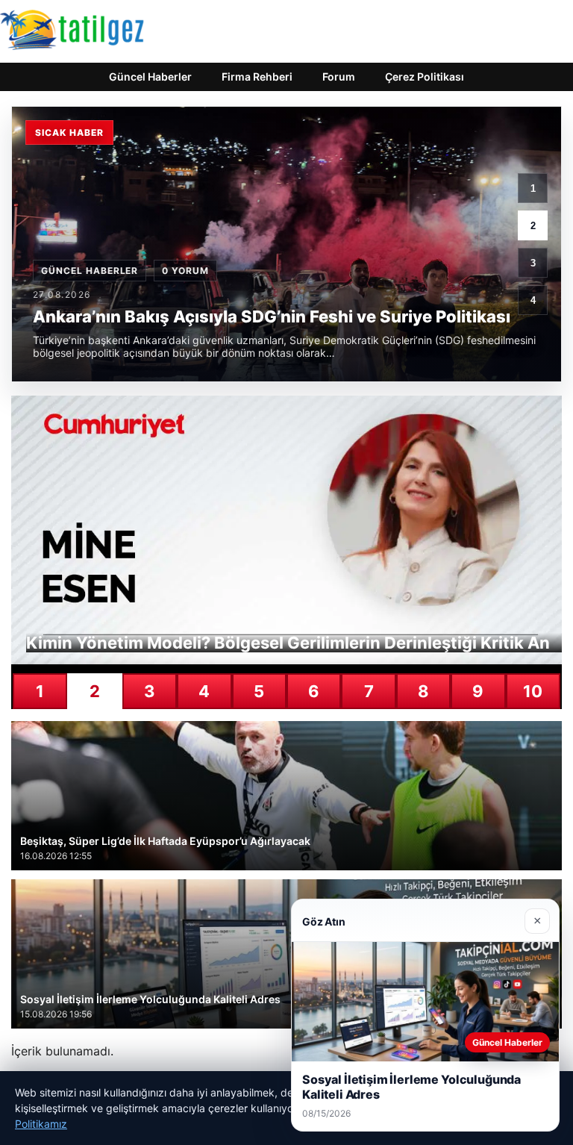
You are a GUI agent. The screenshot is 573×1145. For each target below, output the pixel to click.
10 (532, 691)
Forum (338, 76)
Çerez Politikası (424, 76)
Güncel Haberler (150, 76)
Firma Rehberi (257, 76)
